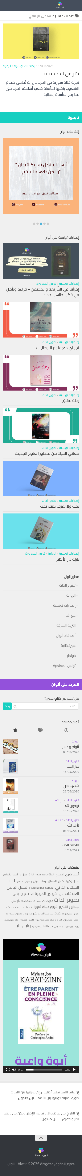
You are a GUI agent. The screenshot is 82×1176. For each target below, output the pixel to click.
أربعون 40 (72, 805)
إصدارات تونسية (24, 66)
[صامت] (14, 1069)
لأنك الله (73, 825)
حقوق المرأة (26, 901)
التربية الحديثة (66, 625)
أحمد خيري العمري (67, 874)
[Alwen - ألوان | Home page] (58, 5)
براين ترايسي (19, 893)
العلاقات (72, 893)
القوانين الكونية (47, 893)
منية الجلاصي (26, 919)
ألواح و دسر (71, 746)
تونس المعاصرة (46, 283)
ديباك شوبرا (41, 907)
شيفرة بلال (71, 786)
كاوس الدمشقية (61, 73)
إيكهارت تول (65, 881)
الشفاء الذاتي (67, 887)
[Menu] (77, 4)
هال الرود (36, 926)
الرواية (7, 66)
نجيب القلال (47, 926)
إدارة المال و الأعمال (22, 874)
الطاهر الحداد (36, 887)
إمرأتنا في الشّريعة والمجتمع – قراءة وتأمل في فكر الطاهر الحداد (42, 291)
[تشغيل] (74, 1069)
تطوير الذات (49, 342)
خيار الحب (73, 766)
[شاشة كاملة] (8, 1069)
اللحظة (30, 893)
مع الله (71, 615)
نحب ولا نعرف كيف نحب (59, 506)
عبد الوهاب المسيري (23, 914)
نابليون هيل (71, 926)
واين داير (23, 925)
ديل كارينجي (16, 907)
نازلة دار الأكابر (68, 559)
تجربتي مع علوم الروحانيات (57, 347)
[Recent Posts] (66, 730)
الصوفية (49, 887)
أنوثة (51, 874)
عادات (55, 912)
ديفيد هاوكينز (28, 907)
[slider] (44, 1070)
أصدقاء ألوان (66, 635)
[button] (34, 224)
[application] (41, 1006)
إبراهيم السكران (41, 875)
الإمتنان (43, 881)
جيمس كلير (36, 901)
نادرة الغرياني (60, 926)
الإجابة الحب (70, 845)
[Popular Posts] (15, 730)
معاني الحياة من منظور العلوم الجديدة (47, 453)
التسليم (20, 881)
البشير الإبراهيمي (31, 881)
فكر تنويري (67, 920)
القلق (61, 894)
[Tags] (41, 730)
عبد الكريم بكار (41, 913)
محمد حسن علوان (42, 920)
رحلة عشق (70, 400)
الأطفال (52, 881)
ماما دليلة (54, 920)
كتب (61, 920)
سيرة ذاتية (68, 645)
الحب (11, 880)
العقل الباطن (17, 887)
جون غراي (47, 900)
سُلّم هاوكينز (67, 914)
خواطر (71, 655)
